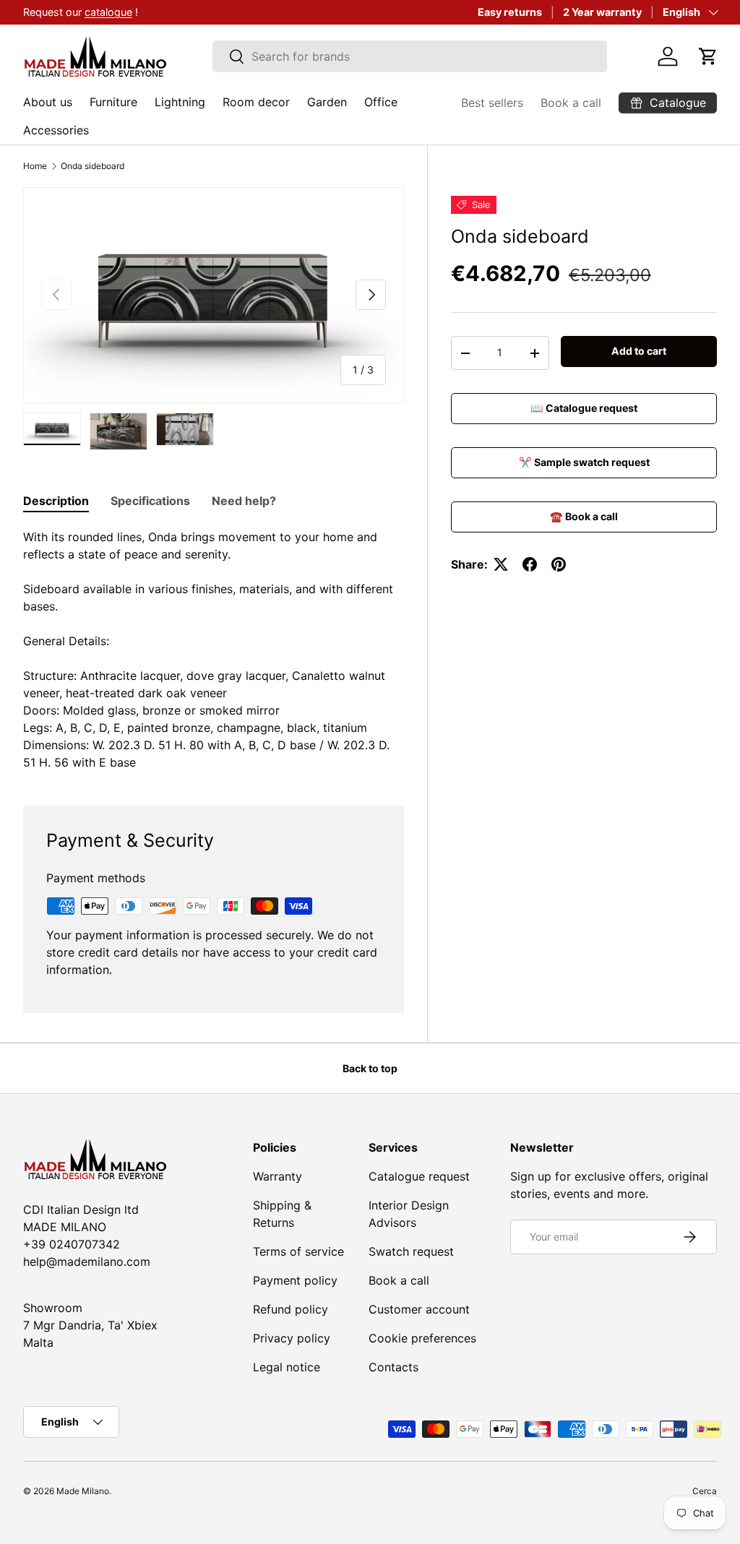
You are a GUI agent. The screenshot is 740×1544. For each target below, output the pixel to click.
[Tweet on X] (500, 564)
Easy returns (510, 12)
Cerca (704, 1490)
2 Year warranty (602, 12)
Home (35, 166)
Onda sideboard (92, 166)
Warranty (277, 1176)
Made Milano (82, 1490)
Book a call (571, 102)
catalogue (108, 12)
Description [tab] (56, 500)
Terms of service (298, 1251)
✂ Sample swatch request (584, 462)
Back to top (370, 1068)
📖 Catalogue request (583, 408)
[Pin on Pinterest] (558, 564)
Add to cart (638, 351)
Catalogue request (419, 1176)
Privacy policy (291, 1338)
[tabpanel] (213, 649)
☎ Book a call (584, 516)
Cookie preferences (422, 1338)
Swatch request (411, 1251)
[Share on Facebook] (529, 564)
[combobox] (410, 56)
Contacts (393, 1367)
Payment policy (295, 1280)
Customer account (419, 1309)
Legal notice (286, 1367)
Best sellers (492, 102)
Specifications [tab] (150, 500)
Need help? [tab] (244, 500)
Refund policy (290, 1309)
